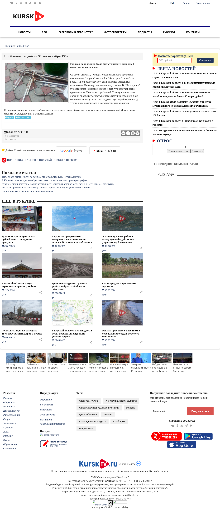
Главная (9, 46)
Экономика (9, 423)
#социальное (86, 428)
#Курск (9, 117)
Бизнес (7, 440)
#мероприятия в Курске (92, 421)
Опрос (164, 141)
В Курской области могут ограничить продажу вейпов (19, 285)
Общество (9, 402)
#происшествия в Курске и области (99, 407)
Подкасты (145, 32)
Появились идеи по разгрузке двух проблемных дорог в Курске (22, 332)
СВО (44, 32)
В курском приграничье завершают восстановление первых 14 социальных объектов (72, 239)
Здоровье (8, 435)
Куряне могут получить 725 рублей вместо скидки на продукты (18, 239)
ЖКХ (6, 431)
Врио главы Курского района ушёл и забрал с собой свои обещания (69, 286)
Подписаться (200, 411)
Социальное (22, 46)
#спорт (108, 414)
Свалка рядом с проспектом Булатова (119, 285)
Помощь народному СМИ (175, 56)
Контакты (193, 32)
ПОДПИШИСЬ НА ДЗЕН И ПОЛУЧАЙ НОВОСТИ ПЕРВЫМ (41, 160)
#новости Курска (88, 400)
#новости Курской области (121, 400)
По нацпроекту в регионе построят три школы (27, 191)
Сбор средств (47, 414)
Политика (9, 406)
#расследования (88, 414)
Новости (24, 32)
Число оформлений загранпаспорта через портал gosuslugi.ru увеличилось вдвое (46, 187)
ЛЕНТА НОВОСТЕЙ (176, 68)
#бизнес (130, 407)
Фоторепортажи (115, 32)
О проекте (46, 399)
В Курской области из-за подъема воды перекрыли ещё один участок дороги (72, 333)
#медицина (119, 421)
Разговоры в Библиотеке (75, 32)
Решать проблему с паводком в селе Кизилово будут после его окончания (121, 333)
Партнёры (46, 409)
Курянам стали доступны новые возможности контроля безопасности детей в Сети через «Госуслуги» (58, 184)
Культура (8, 427)
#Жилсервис (23, 117)
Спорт (7, 419)
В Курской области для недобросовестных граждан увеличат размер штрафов (44, 180)
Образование (10, 444)
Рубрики (169, 32)
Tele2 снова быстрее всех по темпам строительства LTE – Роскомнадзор (41, 176)
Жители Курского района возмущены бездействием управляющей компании (118, 239)
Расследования (11, 414)
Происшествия (11, 410)
